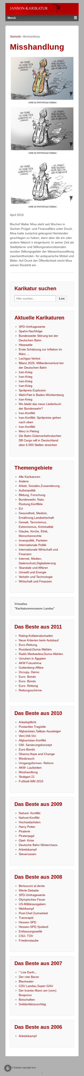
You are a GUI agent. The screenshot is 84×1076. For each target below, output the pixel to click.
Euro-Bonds (27, 749)
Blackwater (26, 981)
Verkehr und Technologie (36, 577)
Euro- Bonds (27, 676)
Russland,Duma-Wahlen (35, 649)
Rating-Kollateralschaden (36, 635)
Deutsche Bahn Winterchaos (38, 845)
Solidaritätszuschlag (32, 1004)
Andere (24, 481)
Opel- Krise (26, 840)
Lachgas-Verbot (29, 358)
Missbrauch (26, 758)
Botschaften (27, 999)
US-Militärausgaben (32, 904)
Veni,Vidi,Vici (27, 735)
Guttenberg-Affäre (31, 667)
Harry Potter (27, 826)
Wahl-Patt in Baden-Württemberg (41, 395)
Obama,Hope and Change (37, 754)
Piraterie (24, 831)
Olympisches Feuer (32, 899)
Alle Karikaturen (29, 476)
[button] (8, 1068)
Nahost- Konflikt (29, 813)
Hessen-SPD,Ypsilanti (33, 927)
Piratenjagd (26, 836)
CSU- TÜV (26, 936)
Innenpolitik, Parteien (33, 540)
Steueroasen (27, 854)
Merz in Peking (29, 431)
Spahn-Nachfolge (30, 331)
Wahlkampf (26, 908)
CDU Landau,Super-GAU (36, 986)
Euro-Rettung (28, 645)
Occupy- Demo (29, 672)
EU (21, 508)
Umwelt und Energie (32, 572)
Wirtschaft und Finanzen (35, 581)
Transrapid (26, 917)
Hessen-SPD (27, 922)
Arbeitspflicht (27, 722)
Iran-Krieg (25, 372)
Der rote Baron (29, 977)
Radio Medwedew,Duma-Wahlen (41, 654)
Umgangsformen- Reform (36, 763)
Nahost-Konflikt (29, 817)
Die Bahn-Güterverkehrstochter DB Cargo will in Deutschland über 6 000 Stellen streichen (40, 440)
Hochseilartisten (29, 822)
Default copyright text (24, 1067)
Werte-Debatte (29, 890)
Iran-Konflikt (27, 413)
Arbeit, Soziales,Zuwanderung (39, 486)
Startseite (15, 36)
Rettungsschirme (30, 690)
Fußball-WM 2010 (31, 781)
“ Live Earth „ (27, 972)
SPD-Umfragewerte (32, 326)
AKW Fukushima (30, 663)
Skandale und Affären (33, 567)
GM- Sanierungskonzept (35, 745)
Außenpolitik (27, 490)
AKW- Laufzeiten (30, 767)
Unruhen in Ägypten (32, 658)
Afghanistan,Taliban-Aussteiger (40, 731)
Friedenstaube (29, 940)
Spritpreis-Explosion (32, 390)
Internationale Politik (32, 545)
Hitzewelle (26, 345)
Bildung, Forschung (32, 495)
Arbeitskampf (28, 849)
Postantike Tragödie (32, 726)
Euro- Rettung (28, 685)
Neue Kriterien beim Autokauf (39, 640)
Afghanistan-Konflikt (32, 740)
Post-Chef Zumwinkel (33, 913)
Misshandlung (28, 772)
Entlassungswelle (30, 931)
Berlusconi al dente (32, 886)
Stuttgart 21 (27, 776)
